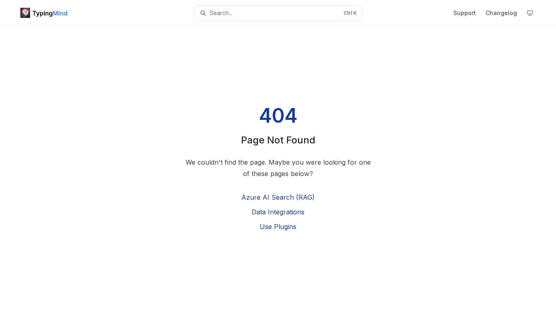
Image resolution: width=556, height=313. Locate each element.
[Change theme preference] (529, 13)
